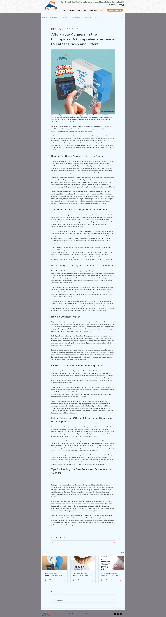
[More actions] (114, 29)
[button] (121, 17)
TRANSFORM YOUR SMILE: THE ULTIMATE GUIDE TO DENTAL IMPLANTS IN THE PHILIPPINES (82, 574)
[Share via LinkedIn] (60, 537)
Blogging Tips (53, 17)
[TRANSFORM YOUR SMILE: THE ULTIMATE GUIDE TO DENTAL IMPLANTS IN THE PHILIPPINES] (83, 563)
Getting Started (64, 17)
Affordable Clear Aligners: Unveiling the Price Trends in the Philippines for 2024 (54, 574)
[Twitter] (118, 614)
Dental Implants (87, 17)
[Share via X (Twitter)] (56, 537)
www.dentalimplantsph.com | (74, 614)
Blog (96, 17)
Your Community (76, 17)
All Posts (44, 17)
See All (122, 552)
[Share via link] (64, 537)
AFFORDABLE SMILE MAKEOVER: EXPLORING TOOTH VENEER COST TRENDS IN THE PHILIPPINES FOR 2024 (110, 574)
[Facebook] (115, 614)
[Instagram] (121, 614)
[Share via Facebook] (52, 537)
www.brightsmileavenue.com (91, 614)
